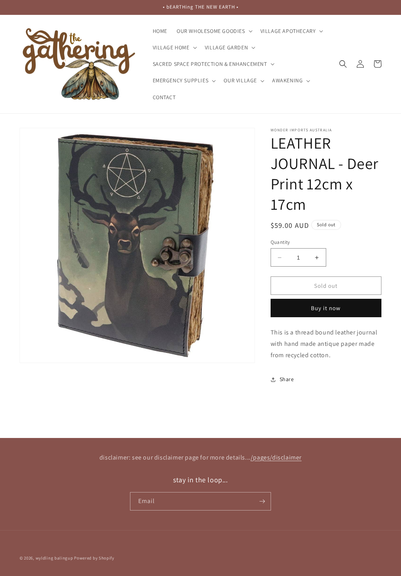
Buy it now (326, 308)
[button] (214, 31)
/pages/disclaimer (276, 457)
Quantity (280, 242)
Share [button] (287, 379)
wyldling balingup (54, 558)
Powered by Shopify (94, 558)
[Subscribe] (262, 501)
